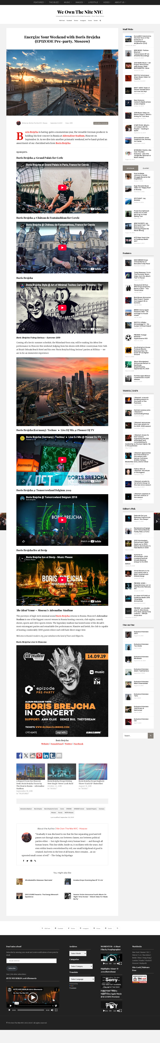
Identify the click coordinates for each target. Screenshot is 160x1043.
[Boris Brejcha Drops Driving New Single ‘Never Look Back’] (62, 771)
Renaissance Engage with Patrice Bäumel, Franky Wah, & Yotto (142, 530)
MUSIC (67, 2)
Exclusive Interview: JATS (141, 633)
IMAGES (79, 2)
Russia (60, 812)
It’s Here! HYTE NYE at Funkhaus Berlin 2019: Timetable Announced (142, 598)
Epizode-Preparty (91, 809)
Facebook (78, 744)
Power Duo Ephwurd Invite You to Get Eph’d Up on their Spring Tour (141, 213)
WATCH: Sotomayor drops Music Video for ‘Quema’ (142, 77)
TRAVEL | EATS (130, 390)
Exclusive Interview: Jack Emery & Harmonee (141, 708)
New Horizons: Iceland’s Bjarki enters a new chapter (142, 102)
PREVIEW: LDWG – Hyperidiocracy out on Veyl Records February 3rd (142, 586)
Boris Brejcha (31, 132)
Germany (101, 809)
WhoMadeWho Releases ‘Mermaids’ (38, 880)
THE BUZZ (54, 2)
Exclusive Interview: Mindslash (141, 657)
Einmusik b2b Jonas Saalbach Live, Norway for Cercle (142, 139)
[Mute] (52, 1010)
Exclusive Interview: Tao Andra (141, 645)
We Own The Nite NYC (80, 12)
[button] (33, 998)
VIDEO (106, 2)
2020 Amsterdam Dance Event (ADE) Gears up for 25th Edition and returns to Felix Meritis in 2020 (142, 544)
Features (127, 253)
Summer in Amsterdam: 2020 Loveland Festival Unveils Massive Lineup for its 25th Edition (136, 559)
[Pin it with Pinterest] (39, 756)
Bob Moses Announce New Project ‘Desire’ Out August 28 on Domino (142, 300)
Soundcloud (57, 744)
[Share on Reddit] (33, 756)
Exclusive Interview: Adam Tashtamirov (141, 670)
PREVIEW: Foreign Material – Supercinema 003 (141, 337)
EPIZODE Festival (79, 809)
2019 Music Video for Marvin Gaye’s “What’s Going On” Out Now (142, 114)
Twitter (68, 744)
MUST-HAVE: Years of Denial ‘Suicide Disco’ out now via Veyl (142, 89)
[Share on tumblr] (53, 756)
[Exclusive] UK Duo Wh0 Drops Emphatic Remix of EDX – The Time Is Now (142, 287)
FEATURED (39, 2)
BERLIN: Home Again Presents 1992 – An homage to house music (141, 312)
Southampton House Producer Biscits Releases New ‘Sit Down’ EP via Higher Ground (142, 351)
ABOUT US (119, 2)
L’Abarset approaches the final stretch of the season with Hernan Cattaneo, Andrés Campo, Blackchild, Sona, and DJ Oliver (138, 457)
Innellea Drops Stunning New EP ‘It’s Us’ (88, 880)
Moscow (53, 812)
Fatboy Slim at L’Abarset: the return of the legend (142, 470)
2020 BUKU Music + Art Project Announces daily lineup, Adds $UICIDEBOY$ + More (142, 65)
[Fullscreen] (56, 1010)
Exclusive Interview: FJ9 (141, 720)
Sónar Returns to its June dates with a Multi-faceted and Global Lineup (141, 573)
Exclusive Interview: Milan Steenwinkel (141, 682)
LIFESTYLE (93, 2)
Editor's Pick (129, 508)
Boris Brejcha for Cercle (51, 809)
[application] (32, 998)
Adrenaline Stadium (73, 136)
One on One (128, 625)
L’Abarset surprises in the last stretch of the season (142, 495)
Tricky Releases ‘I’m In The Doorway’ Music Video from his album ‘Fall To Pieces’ (142, 275)
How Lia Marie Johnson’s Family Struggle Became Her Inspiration (142, 176)
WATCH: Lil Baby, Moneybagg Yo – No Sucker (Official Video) (142, 324)
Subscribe (11, 968)
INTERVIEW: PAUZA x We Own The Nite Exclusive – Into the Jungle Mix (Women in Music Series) (142, 153)
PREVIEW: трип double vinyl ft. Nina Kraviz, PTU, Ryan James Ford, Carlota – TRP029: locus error (142, 611)
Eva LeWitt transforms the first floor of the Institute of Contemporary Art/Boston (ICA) (142, 39)
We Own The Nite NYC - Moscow (38, 123)
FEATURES (97, 123)
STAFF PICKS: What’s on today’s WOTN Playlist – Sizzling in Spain (141, 128)
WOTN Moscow (69, 812)
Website (45, 744)
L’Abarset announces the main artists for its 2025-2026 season (142, 424)
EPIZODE (69, 809)
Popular (131, 168)
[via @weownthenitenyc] (26, 756)
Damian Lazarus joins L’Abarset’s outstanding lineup (142, 412)
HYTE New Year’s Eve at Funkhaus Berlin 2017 (141, 239)
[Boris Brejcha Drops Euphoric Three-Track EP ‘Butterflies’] (93, 771)
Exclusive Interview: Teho (141, 695)
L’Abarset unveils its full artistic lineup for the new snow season (142, 483)
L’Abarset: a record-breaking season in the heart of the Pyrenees (141, 400)
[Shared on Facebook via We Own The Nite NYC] (19, 756)
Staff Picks (128, 29)
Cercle (62, 809)
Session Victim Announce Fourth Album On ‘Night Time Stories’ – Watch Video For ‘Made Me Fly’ (90, 896)
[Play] (9, 1010)
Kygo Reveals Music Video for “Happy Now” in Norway (142, 188)
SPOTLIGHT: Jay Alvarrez (140, 199)
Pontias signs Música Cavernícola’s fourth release (142, 377)
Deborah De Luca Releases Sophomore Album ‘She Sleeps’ (142, 517)
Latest (146, 168)
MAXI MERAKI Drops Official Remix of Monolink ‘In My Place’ (142, 262)
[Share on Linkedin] (46, 756)
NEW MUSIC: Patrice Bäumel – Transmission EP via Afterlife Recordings (141, 53)
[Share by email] (59, 756)
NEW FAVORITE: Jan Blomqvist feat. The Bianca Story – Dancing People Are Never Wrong (141, 227)
